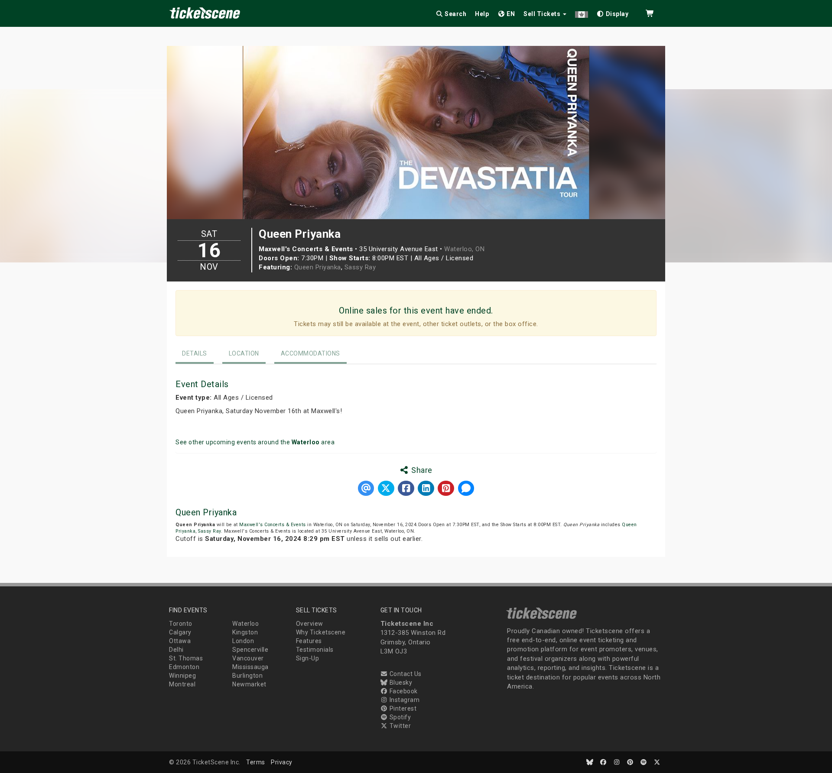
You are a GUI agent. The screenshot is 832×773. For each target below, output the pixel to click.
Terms (255, 762)
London (243, 640)
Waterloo (245, 623)
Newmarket (249, 684)
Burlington (247, 675)
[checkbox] (612, 12)
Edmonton (184, 666)
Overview (309, 623)
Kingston (245, 632)
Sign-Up (307, 658)
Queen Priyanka (317, 267)
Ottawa (180, 640)
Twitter (399, 725)
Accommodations (310, 353)
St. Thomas (186, 658)
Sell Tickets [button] (542, 13)
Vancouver (248, 658)
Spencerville (250, 649)
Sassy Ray (360, 267)
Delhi (176, 649)
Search (455, 13)
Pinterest (402, 708)
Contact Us (405, 673)
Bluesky (400, 682)
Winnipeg (182, 675)
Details (194, 353)
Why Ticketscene (321, 632)
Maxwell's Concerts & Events (272, 524)
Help (482, 13)
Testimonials (315, 649)
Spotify (399, 717)
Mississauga (250, 666)
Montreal (182, 684)
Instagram (403, 699)
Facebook (403, 691)
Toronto (180, 623)
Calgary (180, 632)
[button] (581, 12)
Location (244, 353)
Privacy (281, 762)
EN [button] (510, 13)
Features (309, 640)
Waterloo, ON (464, 249)
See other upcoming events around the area (255, 442)
